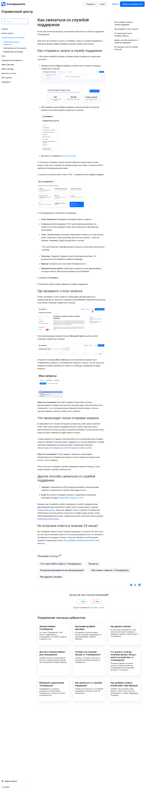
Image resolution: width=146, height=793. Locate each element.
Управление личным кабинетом (61, 618)
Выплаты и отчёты (9, 73)
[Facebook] (131, 585)
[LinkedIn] (139, 585)
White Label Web (8, 65)
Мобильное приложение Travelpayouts (51, 684)
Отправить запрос (97, 608)
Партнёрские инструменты (12, 60)
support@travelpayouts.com (71, 498)
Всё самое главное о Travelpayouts (110, 570)
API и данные (7, 78)
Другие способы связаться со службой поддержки (126, 41)
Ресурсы (90, 4)
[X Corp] (135, 585)
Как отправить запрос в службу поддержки (123, 23)
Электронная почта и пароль (14, 48)
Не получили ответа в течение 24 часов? (126, 48)
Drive (3, 56)
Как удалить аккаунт (51, 576)
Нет (97, 601)
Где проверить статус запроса (126, 29)
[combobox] (16, 21)
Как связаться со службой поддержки (88, 684)
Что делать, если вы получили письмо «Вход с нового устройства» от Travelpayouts (123, 656)
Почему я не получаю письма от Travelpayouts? (88, 653)
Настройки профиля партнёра (85, 627)
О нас (102, 4)
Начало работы (8, 33)
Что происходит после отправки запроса (123, 34)
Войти (115, 4)
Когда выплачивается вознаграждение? (62, 570)
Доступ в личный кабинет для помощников (52, 653)
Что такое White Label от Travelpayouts (60, 563)
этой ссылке (70, 156)
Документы (6, 82)
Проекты (93, 563)
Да (83, 601)
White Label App (8, 69)
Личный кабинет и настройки (13, 38)
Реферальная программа (13, 52)
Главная (5, 29)
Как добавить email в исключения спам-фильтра (124, 684)
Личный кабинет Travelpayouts (47, 627)
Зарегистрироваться (132, 4)
